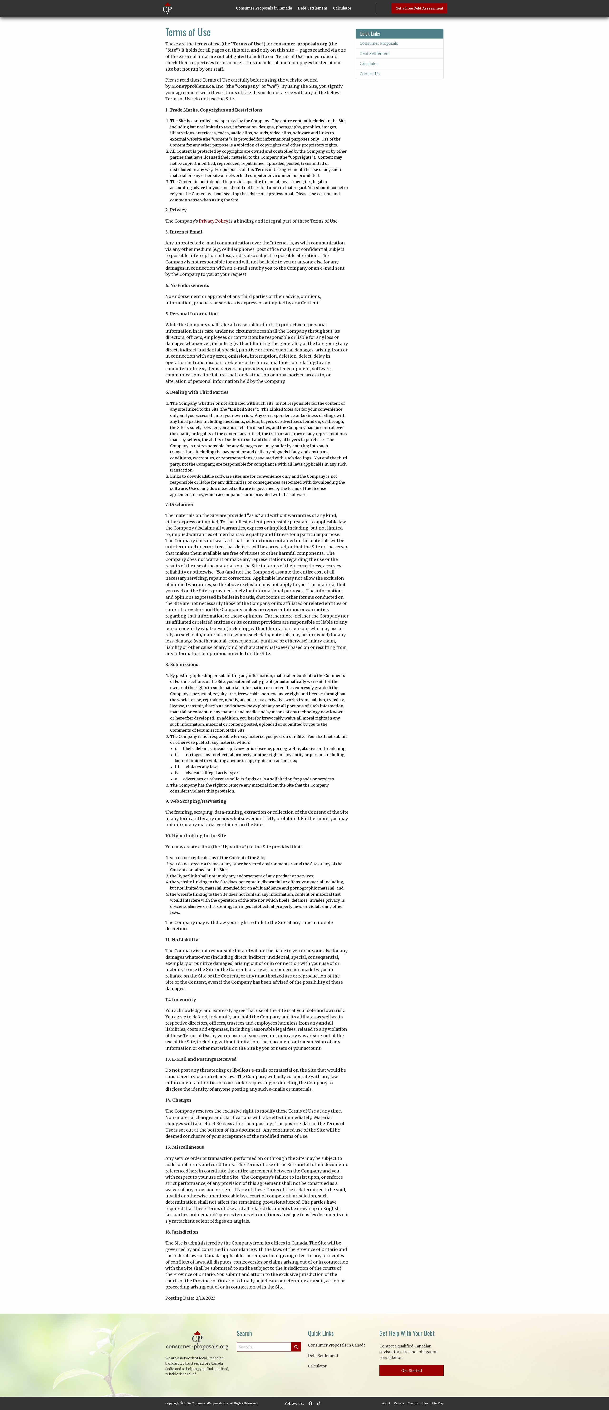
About (386, 1403)
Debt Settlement (312, 8)
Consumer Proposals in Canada (264, 8)
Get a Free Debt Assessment (419, 8)
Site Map (438, 1403)
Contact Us (370, 73)
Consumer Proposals (379, 43)
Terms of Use (418, 1403)
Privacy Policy (213, 221)
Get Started (411, 1370)
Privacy (399, 1403)
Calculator (342, 8)
